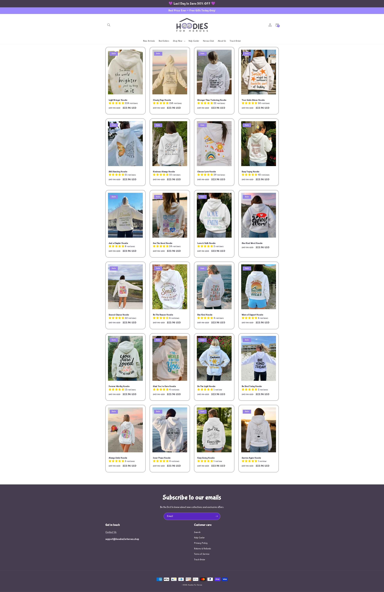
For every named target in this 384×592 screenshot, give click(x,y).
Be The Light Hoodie (206, 386)
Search (197, 532)
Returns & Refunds (202, 548)
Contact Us (111, 532)
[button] (108, 25)
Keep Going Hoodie (205, 458)
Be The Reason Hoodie (163, 315)
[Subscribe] (216, 516)
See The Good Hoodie (162, 243)
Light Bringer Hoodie (118, 100)
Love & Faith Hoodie (206, 243)
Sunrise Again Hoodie (251, 458)
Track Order (199, 559)
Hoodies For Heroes (195, 585)
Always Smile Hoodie (118, 458)
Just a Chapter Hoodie (118, 243)
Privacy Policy (201, 543)
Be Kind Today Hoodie (252, 386)
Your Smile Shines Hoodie (253, 100)
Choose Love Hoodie (206, 171)
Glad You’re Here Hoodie (164, 386)
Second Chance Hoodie (119, 315)
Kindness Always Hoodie (164, 171)
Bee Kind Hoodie (204, 315)
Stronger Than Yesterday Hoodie (211, 100)
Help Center (199, 537)
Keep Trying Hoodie (250, 171)
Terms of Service (201, 554)
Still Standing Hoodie (118, 171)
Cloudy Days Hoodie (162, 100)
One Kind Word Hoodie (252, 243)
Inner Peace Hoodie (162, 458)
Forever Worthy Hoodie (119, 386)
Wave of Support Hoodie (252, 315)
